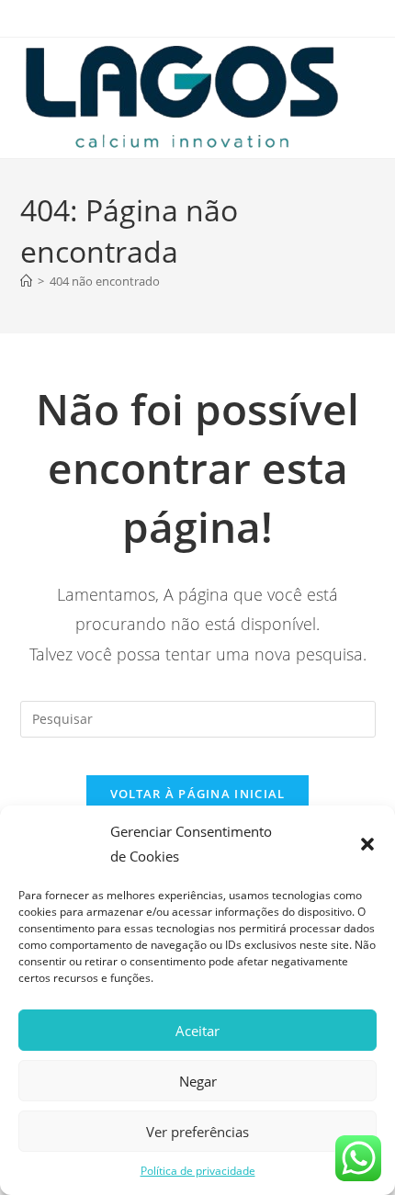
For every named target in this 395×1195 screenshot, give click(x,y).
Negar (198, 1081)
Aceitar (197, 1030)
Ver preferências (197, 1131)
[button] (367, 844)
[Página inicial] (26, 281)
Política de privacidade (198, 1170)
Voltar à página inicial (198, 793)
